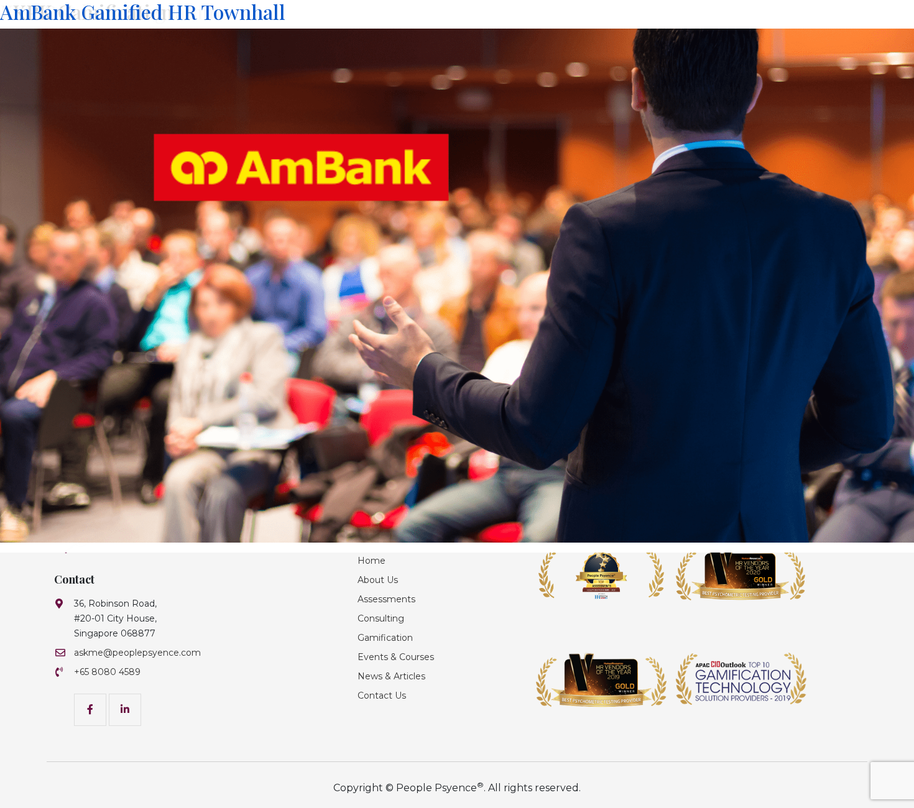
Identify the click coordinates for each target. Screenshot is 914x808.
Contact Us (382, 695)
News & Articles (391, 676)
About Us (378, 579)
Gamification (385, 637)
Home (371, 560)
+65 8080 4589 (107, 671)
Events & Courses (396, 657)
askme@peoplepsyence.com (137, 652)
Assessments (386, 599)
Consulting (381, 618)
